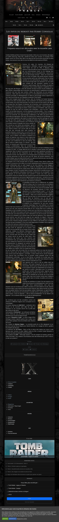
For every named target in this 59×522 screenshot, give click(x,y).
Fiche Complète (12, 382)
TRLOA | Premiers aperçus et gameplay (16, 466)
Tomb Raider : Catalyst (14, 488)
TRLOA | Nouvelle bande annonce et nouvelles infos (20, 469)
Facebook (14, 344)
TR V (28, 21)
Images (10, 396)
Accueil (11, 15)
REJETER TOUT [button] (12, 518)
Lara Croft (27, 15)
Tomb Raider (19, 15)
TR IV (22, 21)
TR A (45, 21)
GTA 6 (10, 494)
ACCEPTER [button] (5, 518)
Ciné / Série (21, 17)
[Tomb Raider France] (29, 6)
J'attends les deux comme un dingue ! (18, 491)
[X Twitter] (50, 17)
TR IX (14, 25)
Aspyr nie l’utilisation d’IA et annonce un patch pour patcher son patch (24, 474)
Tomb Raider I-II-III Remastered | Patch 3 (17, 463)
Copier (26, 349)
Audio (9, 398)
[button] (53, 25)
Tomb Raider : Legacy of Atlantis (17, 485)
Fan (27, 17)
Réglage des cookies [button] (22, 518)
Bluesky (30, 344)
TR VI (33, 21)
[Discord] (46, 17)
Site (31, 17)
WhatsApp (45, 344)
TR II (11, 21)
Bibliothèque (46, 15)
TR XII (31, 25)
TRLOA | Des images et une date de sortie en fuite (19, 471)
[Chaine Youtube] (53, 17)
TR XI (25, 25)
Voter (29, 498)
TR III (16, 21)
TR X (20, 25)
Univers (38, 15)
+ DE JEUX (40, 25)
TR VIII (51, 21)
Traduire (34, 349)
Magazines (11, 404)
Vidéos (10, 395)
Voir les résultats (29, 502)
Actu (33, 15)
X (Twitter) (22, 344)
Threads (37, 344)
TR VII (39, 21)
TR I (6, 21)
